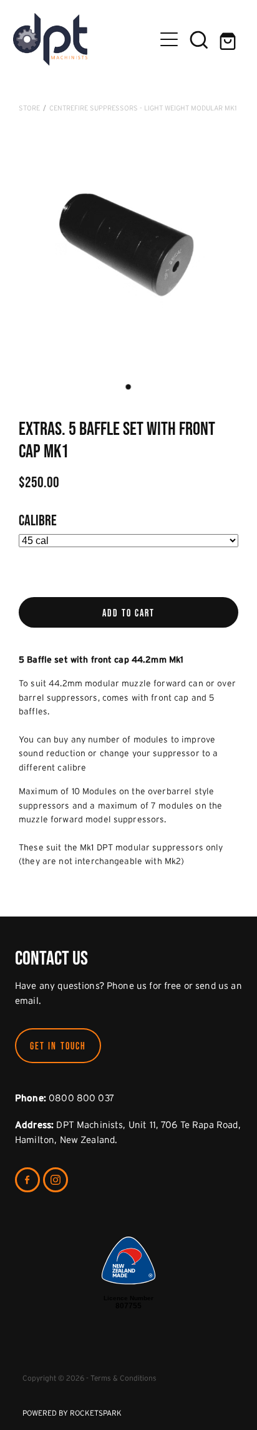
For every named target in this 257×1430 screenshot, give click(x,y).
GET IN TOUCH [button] (58, 1045)
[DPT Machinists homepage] (84, 39)
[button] (199, 39)
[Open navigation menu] (169, 39)
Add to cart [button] (128, 612)
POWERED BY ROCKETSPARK (72, 1413)
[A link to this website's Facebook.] (27, 1179)
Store (29, 108)
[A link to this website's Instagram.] (55, 1179)
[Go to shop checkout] (229, 39)
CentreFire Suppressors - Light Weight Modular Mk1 (142, 108)
